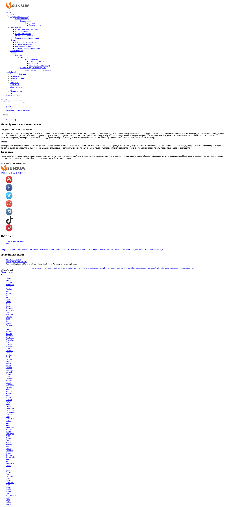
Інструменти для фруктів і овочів (38, 70)
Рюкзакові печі (35, 25)
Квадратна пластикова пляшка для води (114, 250)
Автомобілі (15, 85)
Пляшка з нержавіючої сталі (26, 29)
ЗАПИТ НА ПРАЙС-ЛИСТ (12, 173)
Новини (9, 89)
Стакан (13, 40)
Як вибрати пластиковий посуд (18, 110)
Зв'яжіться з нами (13, 95)
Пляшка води (15, 27)
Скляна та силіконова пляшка (27, 38)
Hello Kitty (14, 83)
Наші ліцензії (11, 72)
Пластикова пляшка (23, 34)
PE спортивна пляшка (24, 36)
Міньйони (14, 80)
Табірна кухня (25, 21)
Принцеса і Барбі (17, 78)
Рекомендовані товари (24, 46)
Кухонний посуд (31, 59)
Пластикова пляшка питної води (83, 250)
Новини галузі (16, 91)
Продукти (10, 14)
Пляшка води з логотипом (28, 250)
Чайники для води (36, 61)
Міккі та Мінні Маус (18, 74)
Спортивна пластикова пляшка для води (147, 250)
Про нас (9, 93)
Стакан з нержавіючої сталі (26, 42)
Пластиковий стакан (23, 44)
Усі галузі (14, 53)
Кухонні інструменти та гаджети (33, 68)
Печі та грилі (30, 23)
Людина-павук (16, 87)
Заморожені (15, 76)
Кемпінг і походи (22, 19)
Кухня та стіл (25, 57)
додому (9, 12)
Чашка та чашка (16, 51)
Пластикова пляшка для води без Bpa (54, 250)
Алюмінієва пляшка (23, 32)
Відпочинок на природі (19, 17)
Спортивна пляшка (8, 250)
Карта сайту (10, 243)
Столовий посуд (31, 63)
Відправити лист (8, 272)
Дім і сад (18, 55)
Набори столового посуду (39, 66)
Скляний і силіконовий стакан (27, 49)
